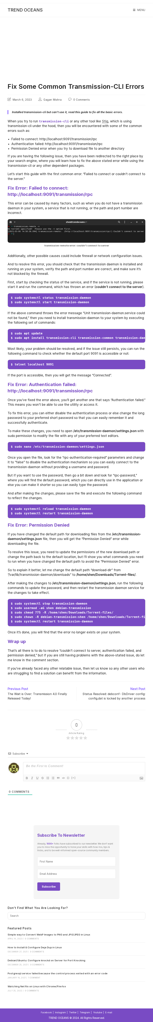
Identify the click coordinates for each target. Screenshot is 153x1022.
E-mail (108, 1012)
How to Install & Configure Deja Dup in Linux (35, 947)
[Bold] (26, 778)
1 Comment (34, 978)
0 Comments (81, 99)
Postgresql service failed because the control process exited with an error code (58, 973)
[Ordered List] (47, 778)
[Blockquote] (58, 778)
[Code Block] (63, 778)
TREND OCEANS (25, 10)
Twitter (72, 1012)
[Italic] (32, 778)
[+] (73, 777)
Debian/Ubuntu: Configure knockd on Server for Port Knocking (46, 960)
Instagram (60, 1012)
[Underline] (37, 778)
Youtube (97, 1012)
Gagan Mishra (52, 99)
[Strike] (42, 778)
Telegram (85, 1012)
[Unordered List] (53, 778)
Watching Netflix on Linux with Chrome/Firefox (37, 986)
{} (68, 777)
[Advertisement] (76, 45)
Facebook (46, 1012)
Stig (105, 121)
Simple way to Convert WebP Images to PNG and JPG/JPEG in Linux (49, 934)
